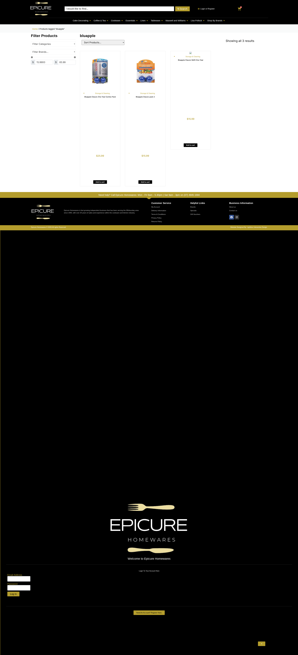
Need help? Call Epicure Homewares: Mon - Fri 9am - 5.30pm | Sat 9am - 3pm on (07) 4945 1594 (149, 195)
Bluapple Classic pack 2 (145, 97)
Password (12, 584)
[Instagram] (236, 217)
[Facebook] (231, 217)
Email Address (14, 575)
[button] (82, 21)
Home (35, 29)
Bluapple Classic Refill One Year (190, 60)
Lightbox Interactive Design (257, 227)
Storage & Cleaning (102, 93)
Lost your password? (18, 599)
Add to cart (100, 182)
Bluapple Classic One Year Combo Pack (100, 97)
